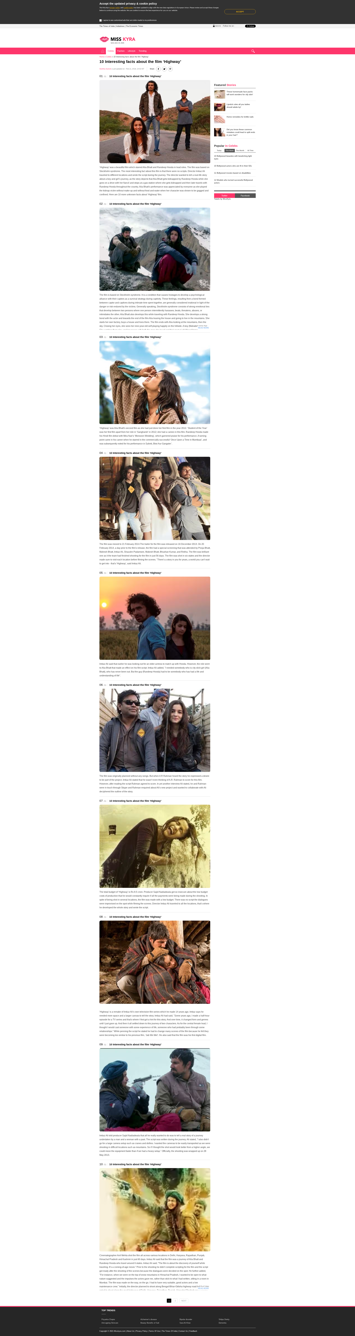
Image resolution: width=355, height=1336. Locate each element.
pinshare (170, 69)
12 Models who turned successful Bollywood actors (233, 181)
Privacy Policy (141, 1331)
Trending (142, 51)
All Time (250, 151)
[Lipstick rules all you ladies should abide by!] (219, 107)
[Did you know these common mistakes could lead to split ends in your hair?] (219, 132)
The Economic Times (134, 26)
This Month (240, 151)
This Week (230, 151)
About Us (130, 1331)
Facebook (245, 195)
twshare (164, 69)
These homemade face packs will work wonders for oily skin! (240, 93)
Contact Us (183, 1331)
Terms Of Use (154, 1331)
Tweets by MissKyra (222, 199)
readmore (203, 328)
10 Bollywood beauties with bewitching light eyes (233, 157)
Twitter (224, 195)
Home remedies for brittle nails (240, 117)
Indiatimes (120, 26)
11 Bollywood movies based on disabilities (232, 173)
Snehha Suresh (105, 69)
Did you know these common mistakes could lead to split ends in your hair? (241, 132)
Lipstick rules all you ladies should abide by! (238, 105)
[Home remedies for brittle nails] (219, 119)
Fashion (121, 51)
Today (219, 151)
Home (102, 51)
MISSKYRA (117, 39)
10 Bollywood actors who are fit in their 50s (233, 166)
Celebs (111, 51)
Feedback (193, 1331)
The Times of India (107, 26)
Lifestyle (131, 51)
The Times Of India (169, 1331)
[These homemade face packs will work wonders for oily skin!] (219, 94)
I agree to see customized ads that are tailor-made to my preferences (130, 20)
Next (184, 1301)
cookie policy (128, 8)
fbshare (158, 69)
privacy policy (115, 8)
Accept (240, 12)
